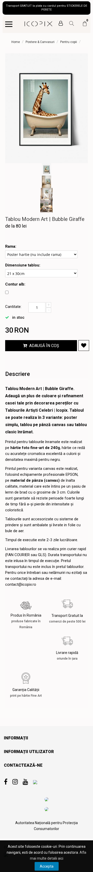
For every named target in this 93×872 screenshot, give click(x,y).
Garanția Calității (26, 692)
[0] (84, 26)
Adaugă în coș (44, 345)
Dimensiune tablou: (22, 265)
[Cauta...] (69, 24)
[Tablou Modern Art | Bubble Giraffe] (46, 108)
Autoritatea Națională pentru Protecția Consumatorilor (46, 826)
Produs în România (26, 621)
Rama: (10, 246)
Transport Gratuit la (67, 618)
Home (15, 42)
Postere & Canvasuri (40, 42)
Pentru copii (68, 42)
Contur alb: (15, 284)
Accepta (46, 866)
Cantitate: (13, 306)
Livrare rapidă (67, 655)
